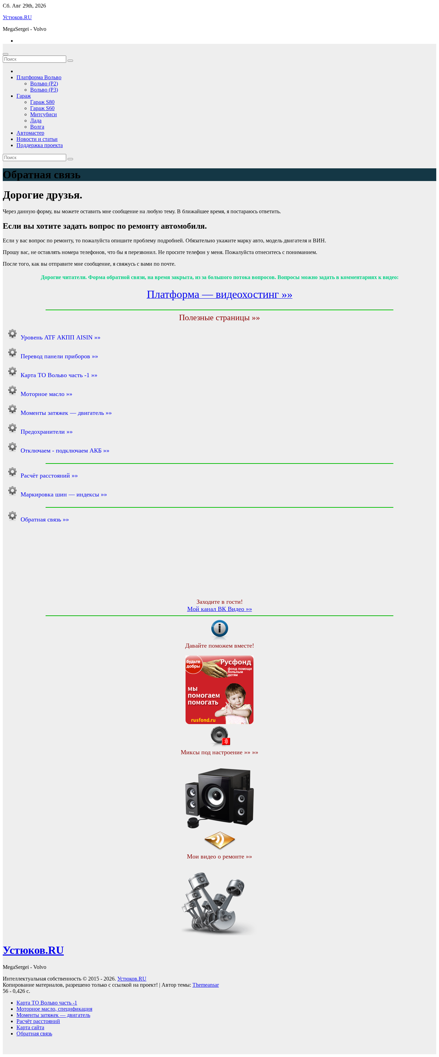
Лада (35, 120)
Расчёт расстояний (38, 1021)
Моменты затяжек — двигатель (53, 1015)
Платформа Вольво (38, 77)
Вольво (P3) (44, 90)
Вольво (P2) (44, 83)
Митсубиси (43, 114)
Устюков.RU (17, 17)
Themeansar (205, 985)
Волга (37, 127)
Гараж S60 (42, 108)
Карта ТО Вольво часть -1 (46, 1003)
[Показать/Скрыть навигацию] (5, 54)
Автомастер (30, 133)
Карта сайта (30, 1027)
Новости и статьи (37, 139)
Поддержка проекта (39, 145)
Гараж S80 (42, 102)
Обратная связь (34, 1033)
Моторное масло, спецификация (54, 1009)
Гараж (23, 96)
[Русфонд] (219, 722)
